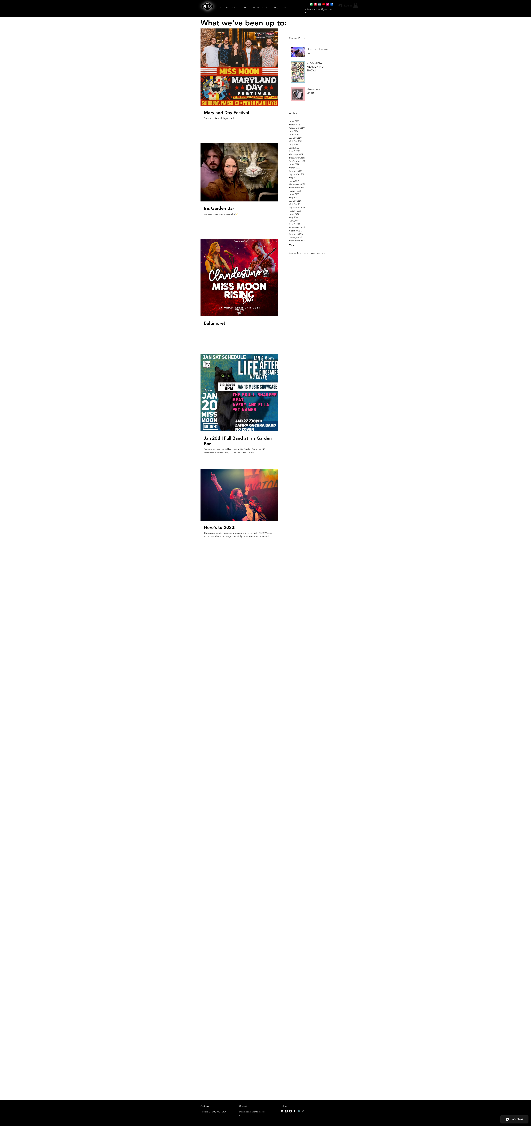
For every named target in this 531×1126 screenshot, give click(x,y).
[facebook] (331, 4)
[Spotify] (311, 4)
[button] (355, 5)
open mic (321, 253)
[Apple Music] (315, 4)
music (312, 253)
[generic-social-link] (319, 4)
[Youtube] (323, 4)
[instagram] (327, 4)
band (306, 253)
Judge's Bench (295, 253)
